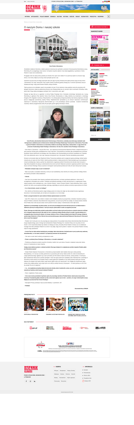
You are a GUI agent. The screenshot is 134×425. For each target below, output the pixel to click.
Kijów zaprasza (71, 377)
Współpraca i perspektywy (31, 314)
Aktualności (35, 16)
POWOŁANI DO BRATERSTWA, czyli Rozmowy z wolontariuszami (103, 84)
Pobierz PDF (88, 381)
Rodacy (78, 16)
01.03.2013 (33, 29)
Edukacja (53, 16)
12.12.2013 (26, 312)
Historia (65, 16)
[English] (107, 1)
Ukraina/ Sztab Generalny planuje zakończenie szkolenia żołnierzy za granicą (96, 93)
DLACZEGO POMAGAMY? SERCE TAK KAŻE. (104, 103)
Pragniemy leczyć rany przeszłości (55, 314)
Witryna (27, 16)
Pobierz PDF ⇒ (99, 65)
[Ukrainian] (105, 1)
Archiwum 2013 (27, 29)
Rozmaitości (85, 16)
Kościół (72, 16)
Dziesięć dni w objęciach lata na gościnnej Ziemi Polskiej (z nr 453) (77, 315)
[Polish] (103, 1)
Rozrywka (101, 16)
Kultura (59, 16)
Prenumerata (87, 372)
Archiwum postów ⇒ (101, 27)
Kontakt (86, 370)
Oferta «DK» (87, 375)
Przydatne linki (87, 378)
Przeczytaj (93, 16)
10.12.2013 (70, 312)
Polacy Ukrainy (44, 16)
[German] (109, 1)
